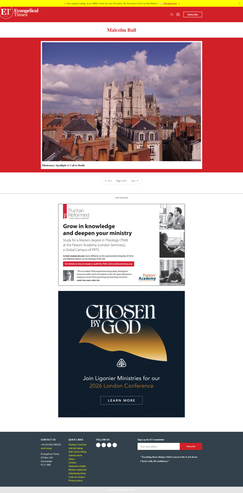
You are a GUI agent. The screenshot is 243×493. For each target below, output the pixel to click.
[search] (172, 14)
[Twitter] (104, 445)
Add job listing (75, 448)
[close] (239, 3)
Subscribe (192, 14)
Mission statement (77, 470)
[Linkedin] (114, 445)
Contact (72, 462)
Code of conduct (76, 477)
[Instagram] (109, 445)
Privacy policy (75, 480)
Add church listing (77, 452)
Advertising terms (77, 473)
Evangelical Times (125, 490)
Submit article (75, 455)
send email (46, 448)
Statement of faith (77, 466)
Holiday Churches (77, 444)
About (71, 459)
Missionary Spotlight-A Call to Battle (63, 165)
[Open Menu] (178, 14)
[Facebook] (98, 445)
